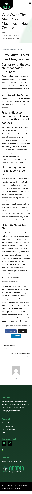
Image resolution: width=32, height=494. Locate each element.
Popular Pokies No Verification (13, 282)
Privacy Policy (6, 488)
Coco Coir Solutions (8, 429)
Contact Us (5, 423)
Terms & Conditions (16, 488)
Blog (3, 433)
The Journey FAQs (8, 426)
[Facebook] (4, 443)
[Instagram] (10, 443)
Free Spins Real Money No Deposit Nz (16, 326)
